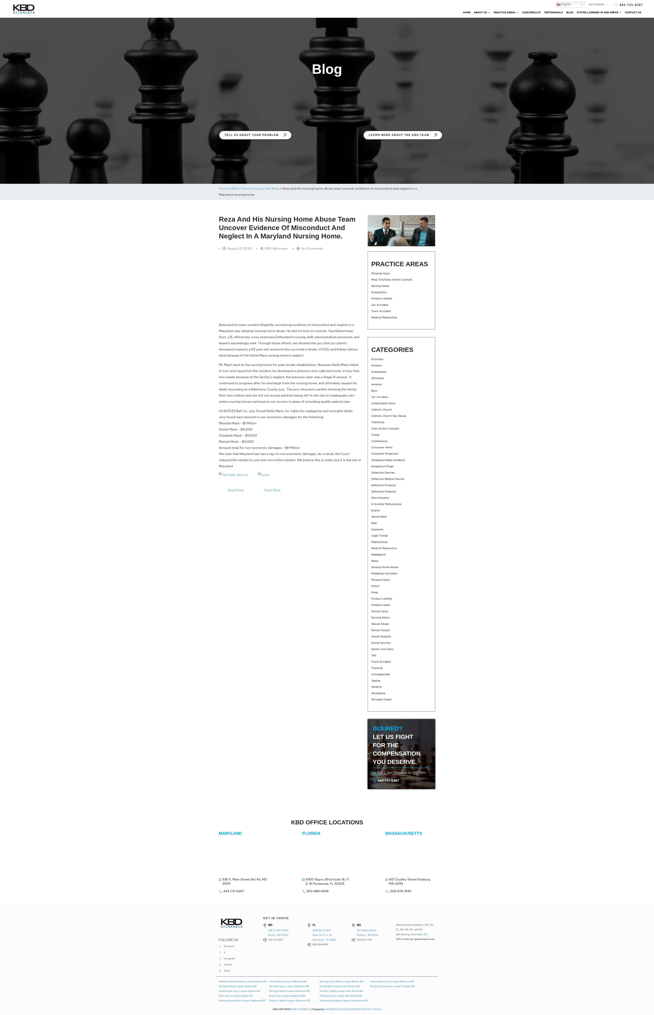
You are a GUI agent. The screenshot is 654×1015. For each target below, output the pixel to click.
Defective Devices (383, 473)
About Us (480, 13)
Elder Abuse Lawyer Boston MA (236, 995)
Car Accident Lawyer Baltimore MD (288, 981)
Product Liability (381, 299)
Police (375, 586)
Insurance (377, 529)
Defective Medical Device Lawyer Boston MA (243, 981)
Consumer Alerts (381, 447)
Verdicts (376, 687)
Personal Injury (380, 273)
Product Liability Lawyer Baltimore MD (289, 1000)
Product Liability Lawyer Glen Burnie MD (341, 991)
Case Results (531, 13)
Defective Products (383, 485)
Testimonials (553, 13)
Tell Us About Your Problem (251, 135)
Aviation (376, 384)
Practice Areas (504, 13)
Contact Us (633, 13)
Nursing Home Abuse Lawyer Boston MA (341, 981)
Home (466, 13)
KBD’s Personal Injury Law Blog (255, 188)
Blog (569, 13)
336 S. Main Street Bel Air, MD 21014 (402, 773)
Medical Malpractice (384, 317)
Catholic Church (381, 410)
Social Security (381, 643)
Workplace (378, 693)
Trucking (376, 668)
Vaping (375, 681)
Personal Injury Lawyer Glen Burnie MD (341, 995)
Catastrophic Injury (383, 403)
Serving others (380, 618)
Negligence (378, 555)
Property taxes (380, 605)
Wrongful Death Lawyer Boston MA (238, 986)
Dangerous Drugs (382, 466)
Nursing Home (380, 286)
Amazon (376, 366)
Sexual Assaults (381, 637)
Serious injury (379, 611)
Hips (374, 523)
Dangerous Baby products (388, 460)
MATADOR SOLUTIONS (337, 1009)
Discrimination (380, 498)
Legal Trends (379, 536)
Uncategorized (380, 674)
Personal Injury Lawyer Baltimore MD (289, 986)
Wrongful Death (381, 700)
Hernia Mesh (379, 517)
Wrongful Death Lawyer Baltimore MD (289, 991)
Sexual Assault (380, 630)
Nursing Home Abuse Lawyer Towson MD (392, 986)
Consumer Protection (384, 454)
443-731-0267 (631, 5)
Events (375, 510)
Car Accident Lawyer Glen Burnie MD (340, 986)
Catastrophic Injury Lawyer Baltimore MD (392, 981)
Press (374, 592)
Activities (377, 359)
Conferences (379, 441)
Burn (374, 391)
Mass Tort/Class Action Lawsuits (391, 280)
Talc (373, 655)
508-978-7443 (400, 891)
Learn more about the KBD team (399, 135)
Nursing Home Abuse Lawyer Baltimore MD (242, 1000)
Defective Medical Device (387, 479)
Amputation (378, 292)
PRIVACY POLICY (372, 1009)
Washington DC (419, 934)
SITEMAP (356, 1009)
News (374, 561)
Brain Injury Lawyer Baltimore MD (287, 995)
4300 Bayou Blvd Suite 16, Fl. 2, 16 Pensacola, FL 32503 (328, 881)
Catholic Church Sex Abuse (388, 416)
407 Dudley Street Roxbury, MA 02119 (410, 881)
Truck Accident (381, 311)
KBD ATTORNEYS (301, 1009)
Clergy (375, 435)
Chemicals (377, 422)
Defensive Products (383, 492)
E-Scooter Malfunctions (386, 504)
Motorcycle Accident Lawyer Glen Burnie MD (344, 1000)
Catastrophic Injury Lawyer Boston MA (239, 991)
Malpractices (379, 542)
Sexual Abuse (380, 624)
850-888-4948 (318, 891)
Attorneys (377, 378)
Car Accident (379, 305)
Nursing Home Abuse (384, 567)
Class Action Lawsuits (385, 429)
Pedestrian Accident (384, 573)
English (566, 4)
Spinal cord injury (382, 649)
